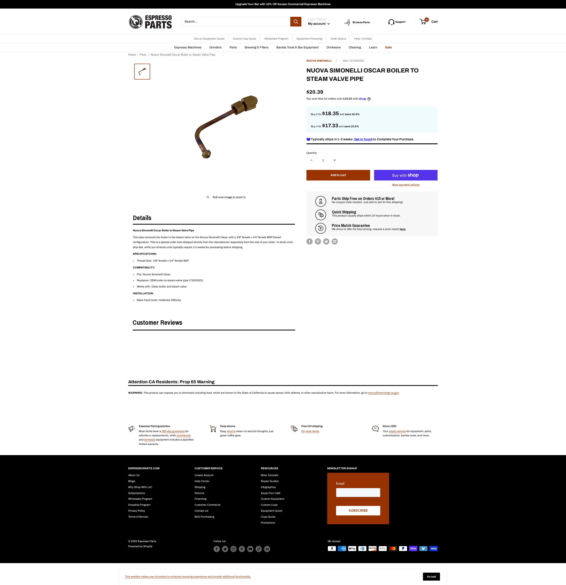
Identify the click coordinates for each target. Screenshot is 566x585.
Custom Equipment (272, 498)
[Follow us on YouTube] (250, 549)
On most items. (310, 431)
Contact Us (201, 510)
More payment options (405, 184)
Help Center (202, 481)
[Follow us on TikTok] (259, 549)
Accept (431, 576)
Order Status (338, 38)
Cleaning (355, 47)
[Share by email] (335, 241)
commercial (184, 435)
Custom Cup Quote (244, 38)
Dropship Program (139, 504)
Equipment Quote (271, 510)
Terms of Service (138, 516)
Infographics (268, 487)
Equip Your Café (270, 493)
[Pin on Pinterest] (318, 241)
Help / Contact (363, 38)
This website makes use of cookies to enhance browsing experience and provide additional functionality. (188, 576)
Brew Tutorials (269, 475)
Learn (373, 47)
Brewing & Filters (256, 47)
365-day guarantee (173, 431)
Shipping (200, 487)
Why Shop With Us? (140, 487)
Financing (201, 498)
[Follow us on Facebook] (217, 549)
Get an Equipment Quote (209, 38)
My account (317, 23)
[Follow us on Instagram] (233, 549)
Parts (233, 47)
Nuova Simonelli (319, 60)
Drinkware (334, 47)
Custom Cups (269, 504)
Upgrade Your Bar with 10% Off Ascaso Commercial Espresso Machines (283, 4)
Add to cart (338, 175)
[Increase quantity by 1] (334, 160)
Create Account (204, 475)
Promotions (268, 522)
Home (132, 54)
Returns (199, 493)
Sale (388, 47)
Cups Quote (268, 516)
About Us (134, 475)
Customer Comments (207, 504)
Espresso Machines (187, 47)
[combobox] (235, 22)
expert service (397, 431)
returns (231, 431)
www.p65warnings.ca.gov (383, 392)
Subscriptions (136, 493)
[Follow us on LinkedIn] (267, 549)
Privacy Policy (136, 510)
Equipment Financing (309, 38)
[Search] (295, 22)
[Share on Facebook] (309, 241)
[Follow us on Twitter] (225, 549)
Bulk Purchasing (204, 516)
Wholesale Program (276, 38)
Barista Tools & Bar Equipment (297, 47)
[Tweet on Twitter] (326, 241)
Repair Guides (270, 481)
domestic (149, 439)
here (402, 228)
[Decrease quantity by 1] (311, 160)
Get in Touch (363, 139)
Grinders (215, 47)
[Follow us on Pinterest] (242, 549)
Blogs (131, 481)
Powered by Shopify (140, 546)
